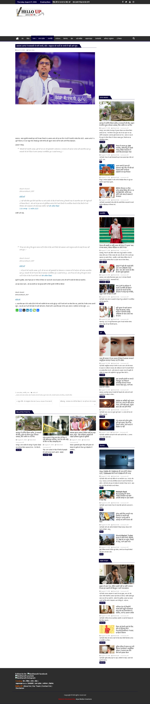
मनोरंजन (45, 683)
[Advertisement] (94, 21)
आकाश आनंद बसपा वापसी (22, 395)
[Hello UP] (17, 38)
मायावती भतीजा (68, 395)
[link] (22, 196)
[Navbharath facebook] (37, 674)
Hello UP (35, 392)
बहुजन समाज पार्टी (47, 395)
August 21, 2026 (105, 547)
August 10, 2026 (105, 636)
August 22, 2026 (105, 297)
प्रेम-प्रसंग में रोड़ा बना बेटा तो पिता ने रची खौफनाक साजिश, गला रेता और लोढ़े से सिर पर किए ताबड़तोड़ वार (68, 2)
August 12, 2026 (105, 410)
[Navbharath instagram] (25, 678)
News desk (31, 50)
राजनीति (24, 392)
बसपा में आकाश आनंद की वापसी (35, 395)
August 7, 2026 (105, 432)
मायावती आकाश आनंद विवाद (58, 395)
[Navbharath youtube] (24, 676)
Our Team (36, 686)
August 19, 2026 (105, 363)
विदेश (27, 681)
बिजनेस (101, 488)
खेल (36, 681)
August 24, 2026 (105, 275)
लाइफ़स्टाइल (19, 683)
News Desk (32, 440)
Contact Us (46, 686)
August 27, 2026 (22, 440)
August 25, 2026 (105, 503)
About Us (27, 686)
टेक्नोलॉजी (30, 683)
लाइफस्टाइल (102, 603)
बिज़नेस (51, 683)
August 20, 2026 (105, 319)
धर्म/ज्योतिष (102, 375)
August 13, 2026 (105, 390)
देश (100, 162)
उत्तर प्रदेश (19, 392)
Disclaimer (20, 688)
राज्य (28, 392)
